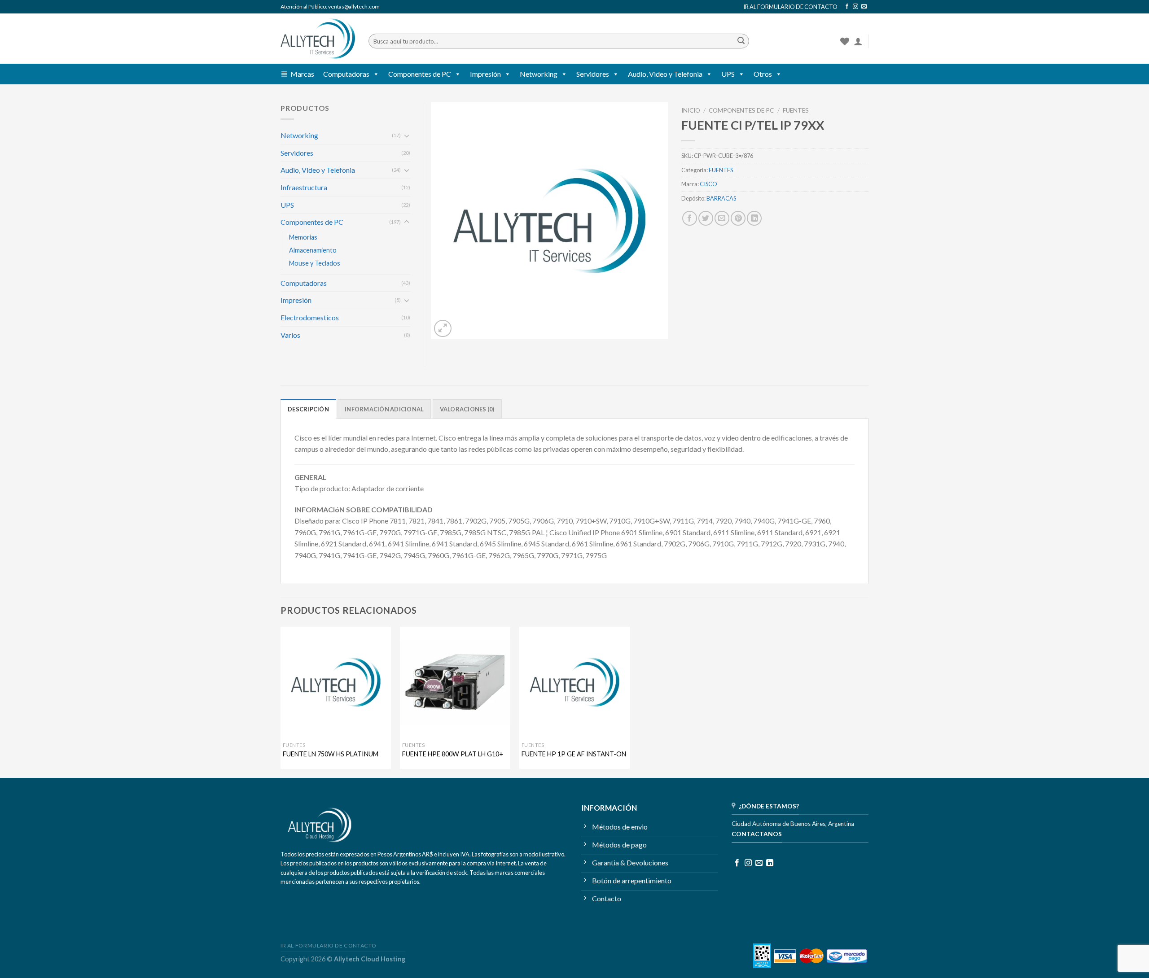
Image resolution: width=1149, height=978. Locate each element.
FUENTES (796, 110)
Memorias (303, 237)
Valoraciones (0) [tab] (467, 409)
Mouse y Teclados (314, 263)
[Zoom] (443, 328)
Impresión (485, 74)
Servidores (592, 74)
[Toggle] (406, 135)
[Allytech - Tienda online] (318, 39)
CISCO (708, 184)
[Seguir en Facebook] (847, 7)
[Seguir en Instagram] (855, 7)
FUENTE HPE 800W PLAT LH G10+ (452, 754)
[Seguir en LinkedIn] (769, 863)
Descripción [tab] (308, 409)
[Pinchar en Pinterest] (738, 218)
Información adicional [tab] (384, 409)
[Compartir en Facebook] (689, 218)
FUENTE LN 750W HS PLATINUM (330, 754)
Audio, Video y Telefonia (665, 74)
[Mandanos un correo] (864, 7)
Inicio (690, 110)
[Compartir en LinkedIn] (754, 218)
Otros (763, 74)
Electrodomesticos (310, 317)
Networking (538, 74)
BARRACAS (721, 198)
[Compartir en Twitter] (705, 218)
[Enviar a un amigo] (722, 218)
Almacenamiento (313, 250)
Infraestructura (304, 187)
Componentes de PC (419, 74)
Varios (290, 335)
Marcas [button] (302, 74)
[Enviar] (741, 41)
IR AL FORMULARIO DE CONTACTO (790, 6)
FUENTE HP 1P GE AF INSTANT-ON (574, 754)
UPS (728, 74)
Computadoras (346, 74)
